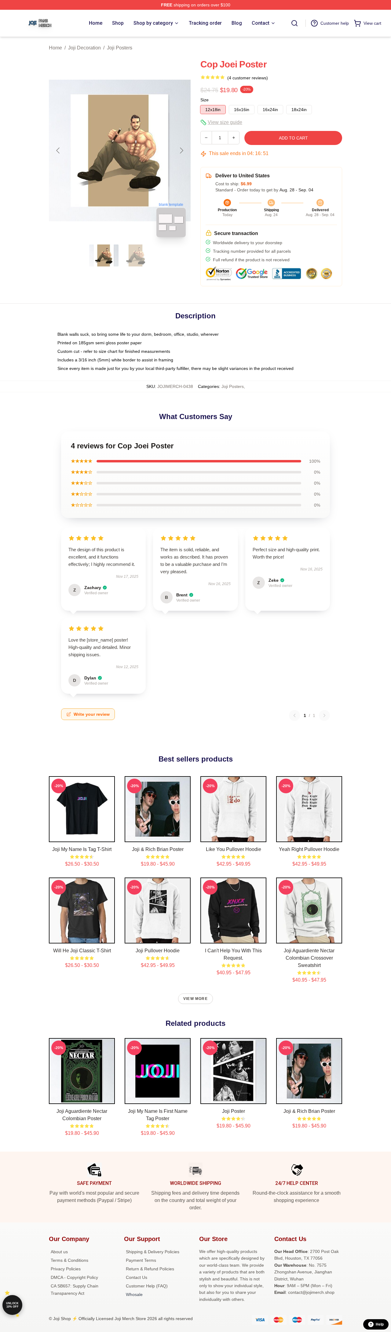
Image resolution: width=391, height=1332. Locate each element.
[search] (294, 23)
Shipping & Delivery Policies (152, 1251)
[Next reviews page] (324, 715)
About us (59, 1251)
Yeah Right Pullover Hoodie (309, 849)
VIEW (82, 836)
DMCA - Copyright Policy (74, 1277)
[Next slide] (181, 150)
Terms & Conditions (69, 1260)
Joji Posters (119, 47)
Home (55, 47)
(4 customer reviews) (247, 77)
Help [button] (380, 1324)
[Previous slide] (58, 150)
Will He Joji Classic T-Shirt (82, 950)
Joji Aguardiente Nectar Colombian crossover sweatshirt (309, 958)
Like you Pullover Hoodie (233, 849)
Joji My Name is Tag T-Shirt (81, 849)
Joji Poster (233, 1111)
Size (204, 99)
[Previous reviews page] (294, 715)
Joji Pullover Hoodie (158, 950)
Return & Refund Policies (150, 1268)
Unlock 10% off (12, 1305)
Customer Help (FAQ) (147, 1285)
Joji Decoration (84, 47)
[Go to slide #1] (104, 255)
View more (195, 999)
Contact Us (136, 1277)
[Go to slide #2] (135, 255)
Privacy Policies (66, 1268)
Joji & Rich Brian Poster (158, 849)
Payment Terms (141, 1260)
